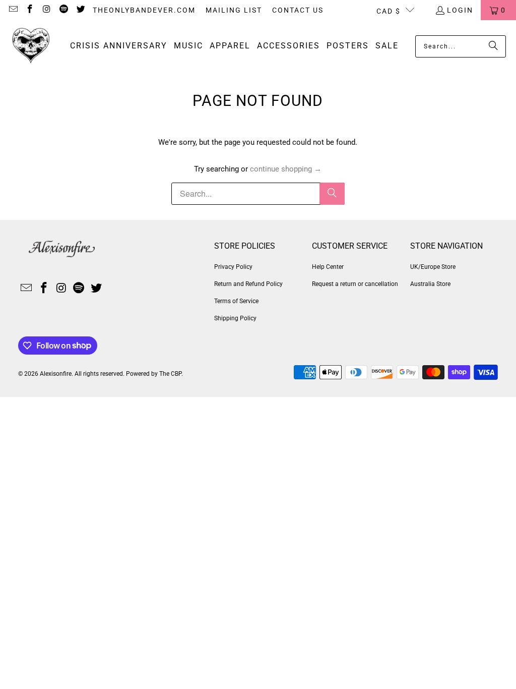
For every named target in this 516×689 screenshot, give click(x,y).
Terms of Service (236, 301)
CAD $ (388, 11)
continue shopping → (285, 169)
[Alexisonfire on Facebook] (30, 10)
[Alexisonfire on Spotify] (63, 10)
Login (460, 10)
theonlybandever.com (144, 10)
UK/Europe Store (433, 266)
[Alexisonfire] (31, 46)
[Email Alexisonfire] (13, 10)
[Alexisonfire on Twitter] (80, 10)
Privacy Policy (233, 266)
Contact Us (298, 10)
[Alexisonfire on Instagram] (46, 10)
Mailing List (234, 10)
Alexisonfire (56, 373)
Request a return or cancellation (355, 284)
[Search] (493, 46)
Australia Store (430, 284)
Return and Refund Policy (248, 284)
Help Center (328, 266)
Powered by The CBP (153, 373)
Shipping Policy (235, 318)
